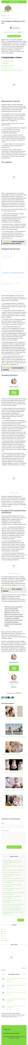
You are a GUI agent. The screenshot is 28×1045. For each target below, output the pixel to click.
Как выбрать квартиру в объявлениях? (14, 870)
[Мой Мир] (6, 697)
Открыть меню (14, 1)
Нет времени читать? (14, 36)
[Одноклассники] (4, 697)
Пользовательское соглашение (11, 1033)
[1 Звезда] (16, 693)
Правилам (19, 1016)
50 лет (4, 929)
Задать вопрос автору (14, 393)
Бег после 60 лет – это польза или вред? (16, 992)
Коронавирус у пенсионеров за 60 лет (14, 878)
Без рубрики (6, 940)
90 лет (8, 15)
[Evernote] (11, 697)
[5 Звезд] (20, 693)
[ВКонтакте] (2, 697)
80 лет (4, 935)
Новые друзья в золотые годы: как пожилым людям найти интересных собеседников (12, 862)
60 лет (4, 931)
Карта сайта (7, 1029)
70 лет (4, 933)
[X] (8, 697)
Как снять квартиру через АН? (12, 872)
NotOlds (14, 8)
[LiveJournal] (13, 697)
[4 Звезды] (19, 693)
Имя (2, 823)
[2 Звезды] (17, 693)
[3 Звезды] (18, 693)
